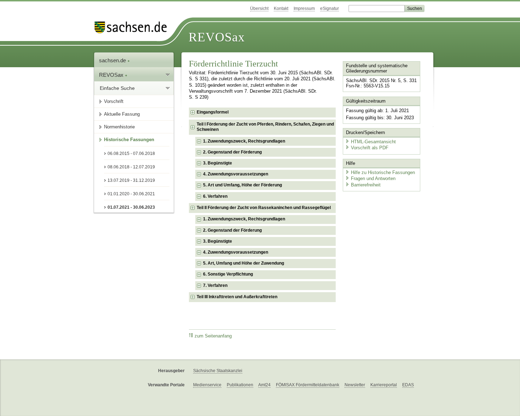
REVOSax (217, 37)
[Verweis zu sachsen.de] (133, 27)
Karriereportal (383, 384)
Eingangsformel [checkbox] (213, 112)
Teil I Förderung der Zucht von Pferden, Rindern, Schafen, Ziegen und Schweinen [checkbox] (265, 127)
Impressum (304, 8)
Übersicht (259, 8)
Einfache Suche (117, 88)
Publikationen (240, 384)
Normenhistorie (119, 126)
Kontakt (281, 8)
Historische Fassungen (129, 139)
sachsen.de (113, 60)
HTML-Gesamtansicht (373, 141)
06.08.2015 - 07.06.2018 (131, 153)
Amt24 (264, 384)
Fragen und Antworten (373, 178)
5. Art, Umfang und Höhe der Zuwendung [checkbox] (243, 263)
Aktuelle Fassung (122, 114)
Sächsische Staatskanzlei (217, 370)
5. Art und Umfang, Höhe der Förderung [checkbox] (242, 185)
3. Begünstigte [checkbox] (217, 163)
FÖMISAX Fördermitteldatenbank (307, 384)
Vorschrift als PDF (369, 147)
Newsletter (355, 384)
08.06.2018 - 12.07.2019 (131, 166)
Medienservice (207, 384)
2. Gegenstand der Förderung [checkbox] (232, 152)
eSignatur (329, 8)
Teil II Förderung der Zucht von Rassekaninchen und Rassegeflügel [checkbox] (264, 207)
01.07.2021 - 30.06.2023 (131, 207)
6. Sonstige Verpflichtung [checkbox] (228, 274)
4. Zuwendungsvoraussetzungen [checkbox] (235, 174)
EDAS (408, 384)
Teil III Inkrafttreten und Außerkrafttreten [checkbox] (237, 296)
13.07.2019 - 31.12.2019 (131, 180)
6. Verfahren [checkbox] (215, 196)
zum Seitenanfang (213, 336)
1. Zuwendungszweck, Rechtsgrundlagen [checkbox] (244, 141)
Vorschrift (113, 101)
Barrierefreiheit (366, 184)
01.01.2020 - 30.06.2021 (131, 193)
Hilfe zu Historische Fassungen (383, 172)
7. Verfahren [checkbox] (215, 285)
